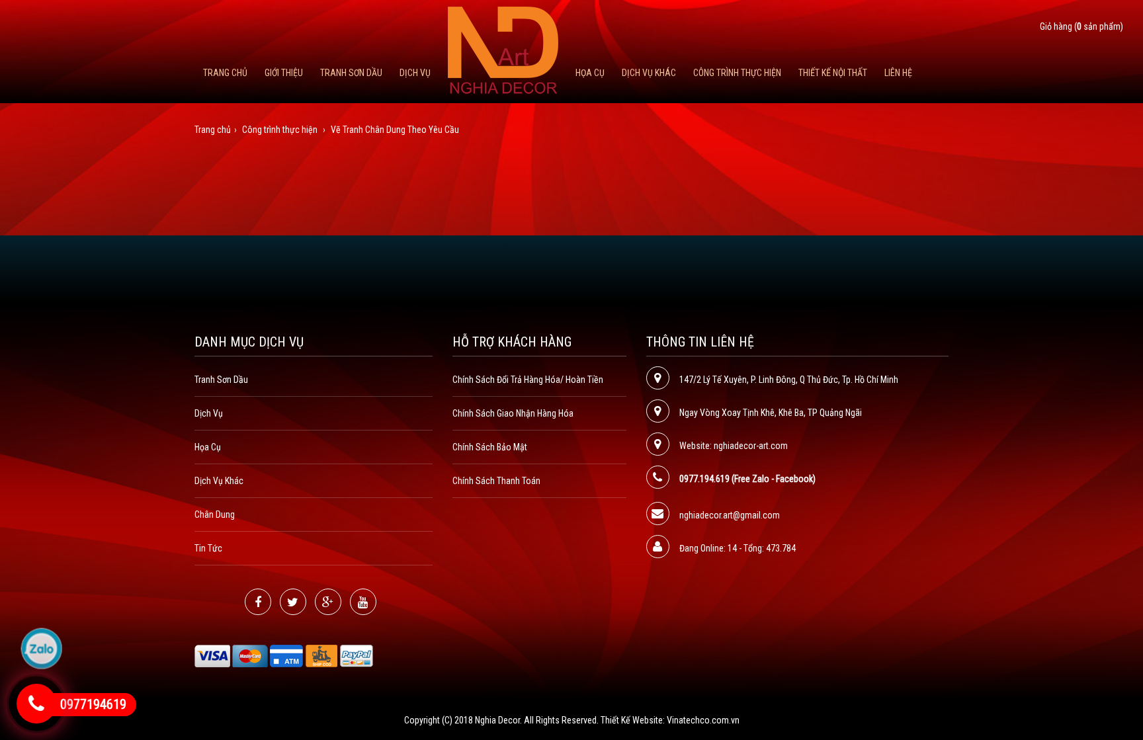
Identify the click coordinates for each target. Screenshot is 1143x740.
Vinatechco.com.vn (703, 720)
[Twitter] (293, 602)
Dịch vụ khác (649, 72)
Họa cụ (590, 72)
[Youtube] (363, 602)
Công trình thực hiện (737, 72)
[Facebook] (258, 602)
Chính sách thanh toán (496, 480)
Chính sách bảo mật (489, 447)
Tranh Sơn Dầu (351, 72)
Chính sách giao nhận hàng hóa (512, 413)
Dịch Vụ (415, 72)
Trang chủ (225, 72)
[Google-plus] (328, 602)
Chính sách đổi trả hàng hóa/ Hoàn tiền (527, 379)
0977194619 (93, 704)
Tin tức (208, 548)
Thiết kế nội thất (832, 72)
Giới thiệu (284, 72)
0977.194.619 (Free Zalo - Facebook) (747, 478)
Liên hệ (898, 72)
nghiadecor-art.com (751, 445)
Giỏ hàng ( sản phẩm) (1081, 26)
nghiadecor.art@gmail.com (729, 515)
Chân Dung (214, 514)
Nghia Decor (497, 720)
